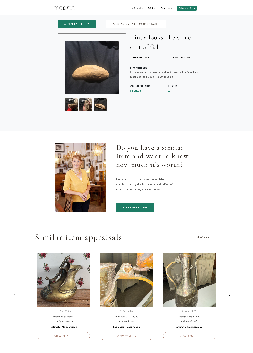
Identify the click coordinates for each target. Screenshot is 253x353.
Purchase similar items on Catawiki (135, 24)
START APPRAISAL (135, 207)
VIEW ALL (202, 236)
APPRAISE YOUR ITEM (76, 24)
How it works (136, 8)
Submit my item (187, 8)
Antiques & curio (182, 57)
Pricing (151, 8)
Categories (166, 8)
